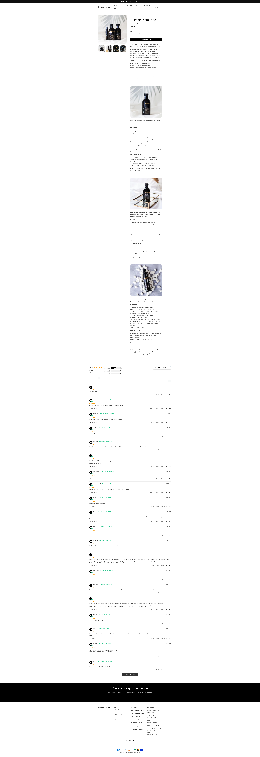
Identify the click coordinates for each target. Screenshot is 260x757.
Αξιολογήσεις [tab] (93, 378)
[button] (155, 7)
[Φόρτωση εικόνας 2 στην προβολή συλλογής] (109, 48)
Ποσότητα (132, 31)
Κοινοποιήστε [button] (94, 394)
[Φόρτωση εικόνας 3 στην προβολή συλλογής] (116, 48)
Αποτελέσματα (118, 712)
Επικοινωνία (117, 717)
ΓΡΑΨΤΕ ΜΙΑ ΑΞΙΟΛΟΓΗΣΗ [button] (162, 367)
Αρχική (116, 707)
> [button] (130, 674)
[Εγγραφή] (141, 696)
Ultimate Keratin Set (136, 719)
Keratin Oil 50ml (135, 716)
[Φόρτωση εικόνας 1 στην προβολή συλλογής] (101, 48)
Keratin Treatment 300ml (137, 713)
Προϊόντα (116, 709)
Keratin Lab (125, 752)
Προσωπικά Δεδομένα (137, 729)
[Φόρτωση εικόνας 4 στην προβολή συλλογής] (123, 48)
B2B (115, 719)
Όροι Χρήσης (134, 726)
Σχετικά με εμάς (118, 714)
